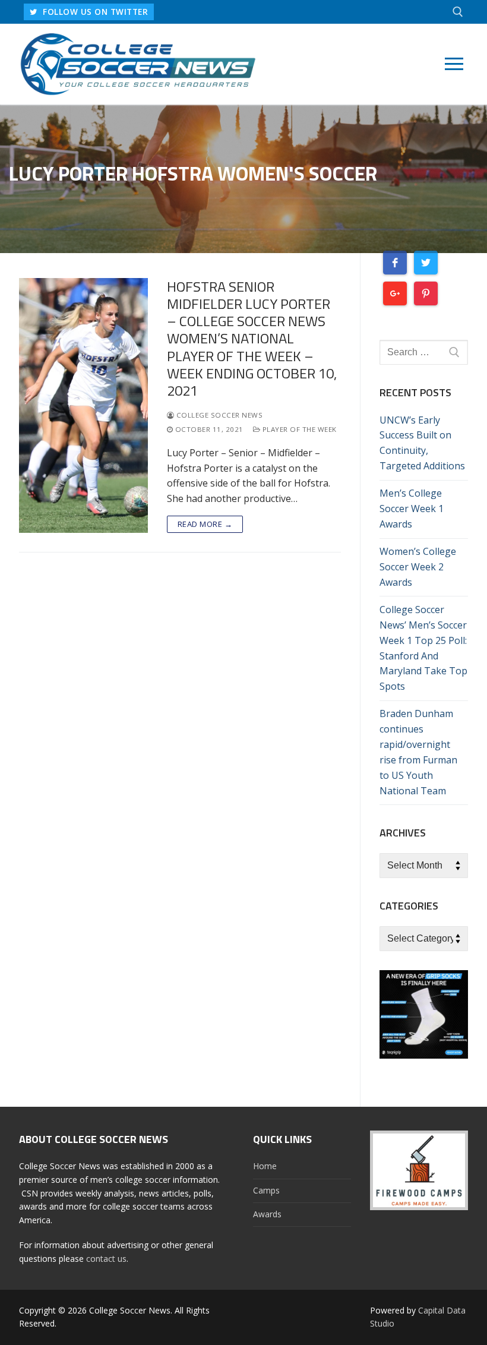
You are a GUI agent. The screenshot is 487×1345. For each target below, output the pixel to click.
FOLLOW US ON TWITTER (94, 11)
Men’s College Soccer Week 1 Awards (412, 509)
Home (265, 1166)
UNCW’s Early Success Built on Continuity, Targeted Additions (422, 443)
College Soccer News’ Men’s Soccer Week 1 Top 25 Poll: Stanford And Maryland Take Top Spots (423, 648)
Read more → (205, 524)
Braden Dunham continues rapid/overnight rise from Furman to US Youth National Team (418, 752)
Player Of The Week (298, 429)
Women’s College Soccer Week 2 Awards (418, 567)
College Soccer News (218, 415)
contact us (106, 1258)
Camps (266, 1190)
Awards (267, 1214)
